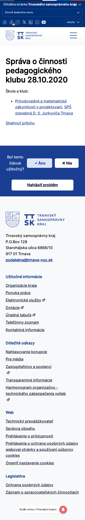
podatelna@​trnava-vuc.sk (29, 260)
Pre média (14, 359)
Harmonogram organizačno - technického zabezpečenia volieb (36, 390)
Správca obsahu (20, 428)
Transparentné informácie (29, 380)
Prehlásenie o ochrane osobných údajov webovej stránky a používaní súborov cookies (42, 449)
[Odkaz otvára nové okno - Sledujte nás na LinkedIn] (30, 22)
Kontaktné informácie (25, 329)
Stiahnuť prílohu (20, 123)
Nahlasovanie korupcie (26, 351)
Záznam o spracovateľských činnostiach (42, 492)
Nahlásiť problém (42, 184)
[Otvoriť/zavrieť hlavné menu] (73, 35)
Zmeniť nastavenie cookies (30, 463)
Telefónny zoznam (22, 322)
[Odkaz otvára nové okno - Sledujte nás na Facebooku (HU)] (11, 22)
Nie (69, 163)
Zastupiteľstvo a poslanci (28, 366)
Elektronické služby (23, 300)
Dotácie (13, 307)
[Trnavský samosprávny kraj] (24, 35)
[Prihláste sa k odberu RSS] (37, 22)
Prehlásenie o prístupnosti (29, 436)
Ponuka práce (18, 292)
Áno (42, 163)
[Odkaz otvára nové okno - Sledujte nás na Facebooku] (4, 22)
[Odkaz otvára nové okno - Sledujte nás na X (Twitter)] (24, 22)
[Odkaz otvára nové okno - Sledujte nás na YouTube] (43, 22)
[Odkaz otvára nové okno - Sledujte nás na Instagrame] (17, 22)
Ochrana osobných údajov (29, 484)
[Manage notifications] (63, 509)
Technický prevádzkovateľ (29, 421)
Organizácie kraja (21, 285)
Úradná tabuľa (18, 315)
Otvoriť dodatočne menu (19, 12)
